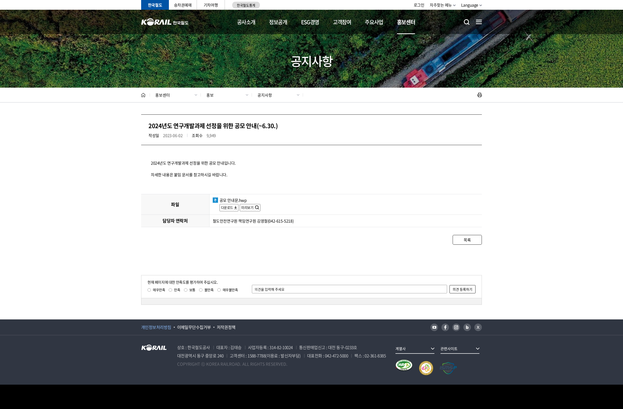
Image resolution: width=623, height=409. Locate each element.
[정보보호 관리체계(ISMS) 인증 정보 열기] (448, 368)
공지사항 (264, 95)
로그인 (419, 5)
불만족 (209, 290)
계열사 (400, 348)
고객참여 (342, 22)
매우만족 (159, 290)
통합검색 (466, 22)
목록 (467, 240)
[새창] (434, 327)
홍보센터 (406, 22)
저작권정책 (226, 327)
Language (469, 5)
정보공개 (278, 22)
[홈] (143, 95)
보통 (192, 290)
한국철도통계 (246, 5)
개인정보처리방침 (156, 327)
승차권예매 (183, 5)
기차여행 (211, 5)
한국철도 (155, 5)
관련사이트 (449, 348)
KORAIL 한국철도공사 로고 (165, 22)
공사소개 (246, 22)
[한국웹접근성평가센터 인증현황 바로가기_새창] (403, 368)
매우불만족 (230, 290)
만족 (177, 290)
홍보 (210, 95)
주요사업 (374, 22)
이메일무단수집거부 (194, 327)
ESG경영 (310, 22)
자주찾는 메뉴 (441, 5)
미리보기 (247, 207)
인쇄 (479, 95)
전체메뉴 (479, 22)
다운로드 (227, 207)
